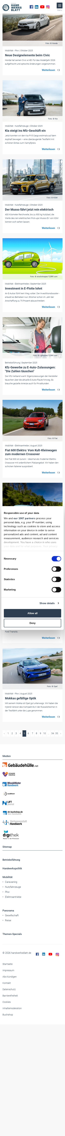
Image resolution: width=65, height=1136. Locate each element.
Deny (33, 623)
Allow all (33, 613)
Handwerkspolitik (12, 868)
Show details (47, 603)
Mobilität (7, 877)
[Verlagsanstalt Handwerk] (32, 822)
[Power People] (32, 774)
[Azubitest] (32, 793)
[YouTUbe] (42, 7)
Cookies (6, 1002)
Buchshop (7, 1014)
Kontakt (6, 983)
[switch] (56, 569)
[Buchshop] (32, 813)
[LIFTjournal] (32, 803)
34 (52, 733)
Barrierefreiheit (10, 995)
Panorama (8, 910)
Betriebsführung (11, 859)
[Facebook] (31, 7)
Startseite (7, 964)
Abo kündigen (9, 976)
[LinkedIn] (36, 7)
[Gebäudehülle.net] (32, 764)
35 (56, 733)
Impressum (8, 970)
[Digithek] (32, 835)
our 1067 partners (25, 518)
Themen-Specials (12, 934)
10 (44, 733)
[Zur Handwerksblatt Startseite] (12, 7)
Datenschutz (9, 989)
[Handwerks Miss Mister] (32, 784)
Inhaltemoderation (12, 1008)
